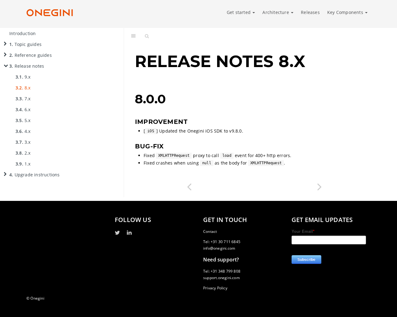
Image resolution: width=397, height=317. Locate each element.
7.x (23, 99)
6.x (23, 109)
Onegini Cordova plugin (268, 35)
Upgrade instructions (34, 175)
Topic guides (25, 44)
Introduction (22, 33)
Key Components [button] (345, 12)
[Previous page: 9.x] (189, 186)
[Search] (147, 35)
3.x (23, 142)
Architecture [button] (276, 12)
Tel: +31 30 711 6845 (221, 241)
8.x (23, 88)
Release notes (26, 66)
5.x (23, 120)
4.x (23, 131)
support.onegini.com (221, 277)
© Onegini (35, 298)
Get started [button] (239, 12)
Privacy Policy (215, 288)
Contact (210, 231)
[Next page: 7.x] (319, 186)
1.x (23, 164)
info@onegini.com (219, 248)
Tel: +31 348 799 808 (221, 271)
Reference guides (30, 55)
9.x (23, 77)
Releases (310, 12)
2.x (23, 153)
